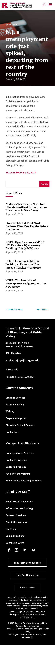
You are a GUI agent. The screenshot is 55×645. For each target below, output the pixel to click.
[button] (50, 5)
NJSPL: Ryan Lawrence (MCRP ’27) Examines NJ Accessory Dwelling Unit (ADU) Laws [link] (25, 245)
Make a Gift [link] (12, 369)
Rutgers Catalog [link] (15, 404)
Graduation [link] (12, 432)
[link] (17, 5)
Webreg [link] (10, 411)
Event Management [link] (17, 522)
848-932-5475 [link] (13, 353)
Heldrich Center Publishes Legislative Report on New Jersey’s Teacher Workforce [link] (23, 264)
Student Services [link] (15, 397)
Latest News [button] (27, 587)
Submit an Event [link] (15, 542)
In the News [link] (12, 24)
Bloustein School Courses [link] (20, 425)
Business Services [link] (16, 515)
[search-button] (44, 4)
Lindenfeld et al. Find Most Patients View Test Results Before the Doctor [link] (27, 226)
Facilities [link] (11, 529)
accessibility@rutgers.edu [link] (21, 611)
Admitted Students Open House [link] (24, 480)
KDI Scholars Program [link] (18, 473)
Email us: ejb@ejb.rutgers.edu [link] (22, 360)
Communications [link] (15, 535)
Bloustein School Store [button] (27, 562)
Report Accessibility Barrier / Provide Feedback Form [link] (29, 616)
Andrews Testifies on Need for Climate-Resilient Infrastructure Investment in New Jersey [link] (26, 207)
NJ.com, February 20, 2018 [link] (21, 172)
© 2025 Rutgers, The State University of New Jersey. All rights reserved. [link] (27, 624)
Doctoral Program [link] (16, 466)
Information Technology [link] (19, 508)
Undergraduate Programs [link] (20, 453)
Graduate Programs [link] (16, 460)
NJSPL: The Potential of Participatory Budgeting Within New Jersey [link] (26, 283)
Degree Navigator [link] (16, 418)
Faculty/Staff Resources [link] (19, 501)
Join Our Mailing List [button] (27, 575)
